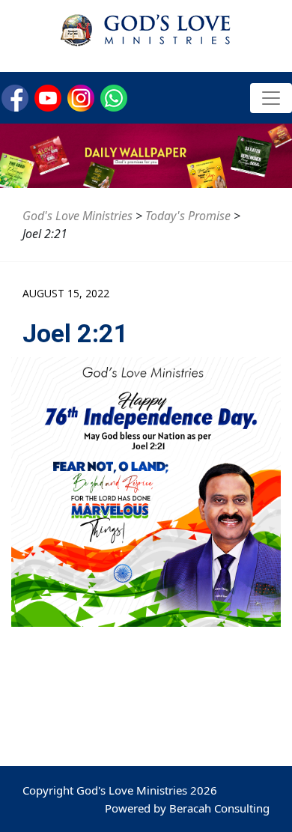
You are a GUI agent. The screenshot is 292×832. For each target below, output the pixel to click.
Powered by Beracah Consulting (187, 808)
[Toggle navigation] (271, 98)
